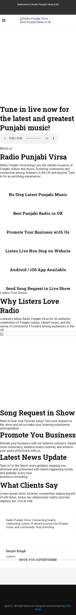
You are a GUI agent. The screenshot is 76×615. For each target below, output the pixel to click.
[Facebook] (31, 9)
